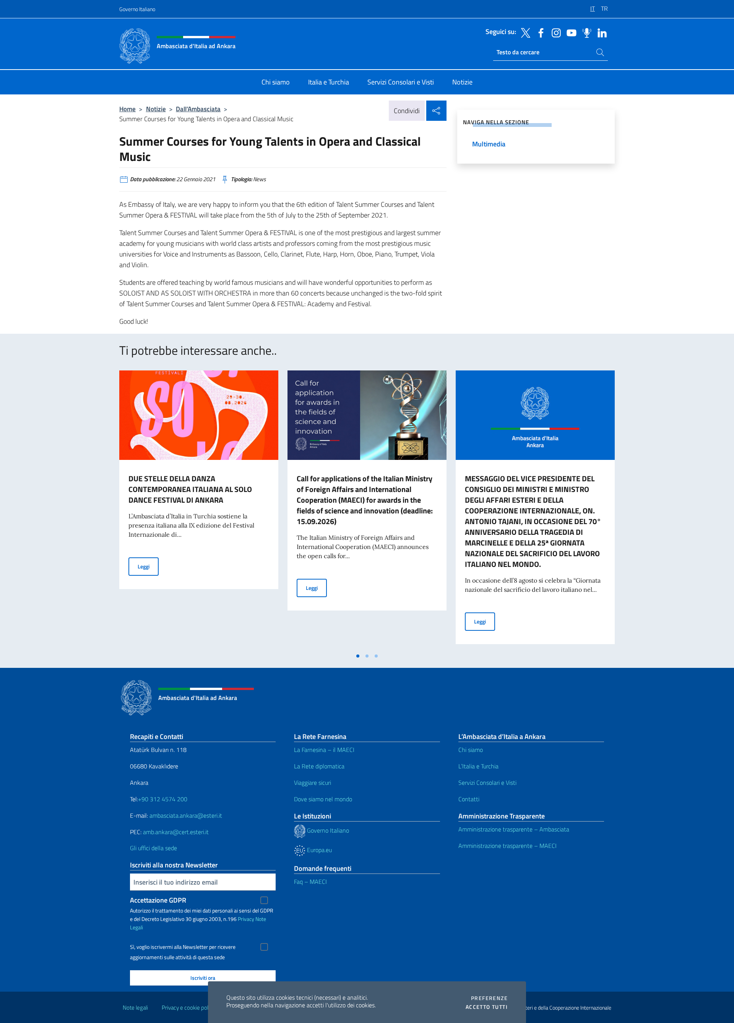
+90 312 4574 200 (162, 799)
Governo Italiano (137, 9)
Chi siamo (470, 749)
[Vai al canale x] (523, 32)
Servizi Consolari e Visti (487, 782)
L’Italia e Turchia (478, 766)
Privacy (246, 919)
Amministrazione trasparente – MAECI (507, 845)
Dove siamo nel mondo (323, 799)
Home (127, 109)
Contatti (468, 799)
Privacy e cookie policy (188, 1007)
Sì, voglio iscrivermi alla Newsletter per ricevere (182, 947)
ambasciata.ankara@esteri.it (185, 815)
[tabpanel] (198, 509)
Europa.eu (318, 849)
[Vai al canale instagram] (554, 32)
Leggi (148, 566)
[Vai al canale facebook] (539, 32)
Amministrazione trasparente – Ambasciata (513, 829)
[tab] (357, 656)
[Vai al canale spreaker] (585, 32)
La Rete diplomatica (319, 766)
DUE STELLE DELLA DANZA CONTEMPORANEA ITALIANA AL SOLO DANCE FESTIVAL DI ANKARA (190, 489)
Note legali (135, 1007)
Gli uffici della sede (153, 847)
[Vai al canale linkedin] (600, 32)
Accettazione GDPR (158, 900)
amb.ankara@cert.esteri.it (176, 831)
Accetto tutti (487, 1007)
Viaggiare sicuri (312, 782)
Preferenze (489, 998)
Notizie (156, 109)
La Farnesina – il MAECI (324, 749)
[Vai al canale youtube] (569, 32)
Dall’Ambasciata (198, 109)
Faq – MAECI (310, 881)
